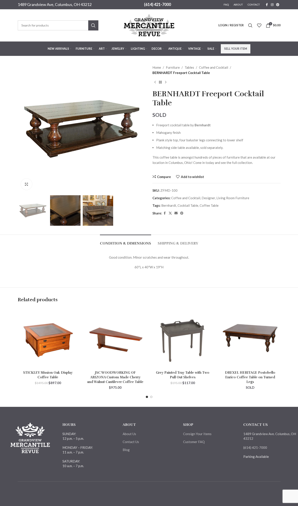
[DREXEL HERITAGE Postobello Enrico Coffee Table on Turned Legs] (250, 338)
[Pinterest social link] (278, 5)
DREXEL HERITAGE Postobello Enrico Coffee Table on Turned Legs (250, 377)
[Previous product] (155, 82)
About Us (129, 434)
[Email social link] (176, 213)
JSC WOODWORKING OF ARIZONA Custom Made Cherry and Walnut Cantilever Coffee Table (115, 377)
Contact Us (131, 442)
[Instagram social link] (272, 5)
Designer (208, 198)
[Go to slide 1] (147, 397)
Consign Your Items (197, 434)
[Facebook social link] (267, 5)
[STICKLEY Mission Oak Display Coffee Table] (48, 338)
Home (156, 67)
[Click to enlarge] (26, 184)
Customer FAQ (194, 442)
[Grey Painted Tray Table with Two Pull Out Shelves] (182, 338)
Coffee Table (209, 205)
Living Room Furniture (232, 198)
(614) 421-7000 (157, 4)
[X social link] (170, 213)
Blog (126, 450)
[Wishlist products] (259, 25)
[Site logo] (149, 25)
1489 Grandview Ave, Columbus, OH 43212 (55, 4)
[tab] (125, 241)
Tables (189, 67)
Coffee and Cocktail (213, 67)
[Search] (250, 25)
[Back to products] (160, 82)
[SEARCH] (93, 25)
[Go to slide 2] (151, 397)
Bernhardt (168, 205)
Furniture (173, 67)
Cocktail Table (188, 205)
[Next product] (165, 82)
